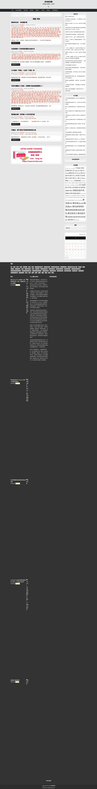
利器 (30, 29)
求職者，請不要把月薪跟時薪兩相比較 (23, 130)
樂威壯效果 (69, 193)
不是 (60, 27)
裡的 (45, 35)
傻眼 (17, 93)
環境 (27, 100)
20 (75, 249)
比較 (39, 98)
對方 (60, 55)
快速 (22, 56)
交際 (39, 54)
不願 (37, 54)
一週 (48, 91)
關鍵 (17, 37)
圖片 (51, 29)
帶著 (20, 96)
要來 (47, 35)
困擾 (30, 94)
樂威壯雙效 (76, 193)
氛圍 (59, 56)
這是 (38, 59)
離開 (15, 103)
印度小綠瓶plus (71, 181)
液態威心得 (74, 271)
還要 (48, 36)
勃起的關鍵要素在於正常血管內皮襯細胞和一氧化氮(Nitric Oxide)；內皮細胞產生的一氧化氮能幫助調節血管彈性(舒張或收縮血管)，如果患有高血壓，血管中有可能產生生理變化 (39, 304)
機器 (52, 32)
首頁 (12, 10)
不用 (15, 28)
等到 (45, 58)
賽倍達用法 (72, 213)
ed (21, 27)
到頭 (32, 93)
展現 (12, 96)
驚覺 (25, 103)
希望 (32, 31)
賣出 (15, 36)
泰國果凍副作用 (24, 33)
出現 (21, 267)
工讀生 (26, 31)
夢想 (56, 29)
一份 (29, 54)
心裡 (20, 56)
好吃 (12, 30)
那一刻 (47, 102)
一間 (50, 91)
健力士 (75, 178)
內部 (20, 93)
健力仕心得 (73, 176)
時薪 (37, 32)
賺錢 (17, 36)
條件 (26, 98)
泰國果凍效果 (21, 58)
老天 (55, 58)
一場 (30, 27)
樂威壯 (21, 51)
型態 (40, 94)
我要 (31, 56)
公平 (20, 29)
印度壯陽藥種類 (18, 10)
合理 (12, 94)
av (17, 27)
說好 (55, 101)
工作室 (22, 31)
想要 (60, 31)
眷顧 (40, 58)
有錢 (47, 32)
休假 (48, 28)
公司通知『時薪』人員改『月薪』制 (23, 70)
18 (69, 249)
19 (72, 249)
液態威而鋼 (81, 271)
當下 (32, 100)
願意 (22, 103)
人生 (41, 28)
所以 (22, 32)
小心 (56, 95)
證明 (15, 102)
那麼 (53, 36)
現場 (39, 34)
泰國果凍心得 (55, 57)
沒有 (15, 33)
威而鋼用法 (73, 185)
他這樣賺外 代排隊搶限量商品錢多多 (23, 49)
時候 (43, 97)
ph (24, 54)
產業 (42, 34)
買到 (20, 59)
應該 (15, 32)
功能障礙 (25, 267)
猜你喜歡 (48, 10)
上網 (55, 91)
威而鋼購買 (77, 185)
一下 (27, 91)
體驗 (27, 103)
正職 (59, 32)
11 (69, 246)
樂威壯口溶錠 (28, 269)
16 (84, 246)
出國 (25, 29)
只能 (22, 55)
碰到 (45, 100)
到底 (30, 93)
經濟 (17, 101)
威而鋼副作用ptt (39, 267)
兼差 (59, 54)
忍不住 (42, 31)
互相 (41, 92)
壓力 (45, 94)
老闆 (37, 35)
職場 (35, 118)
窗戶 (50, 100)
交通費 (43, 92)
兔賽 (30, 118)
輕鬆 (22, 36)
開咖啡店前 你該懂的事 (19, 22)
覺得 (50, 35)
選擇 (42, 102)
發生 (37, 100)
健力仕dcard (76, 173)
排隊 (38, 56)
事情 (36, 28)
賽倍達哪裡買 (78, 206)
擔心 (27, 32)
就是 (17, 31)
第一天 (52, 100)
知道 (18, 35)
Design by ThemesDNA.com (48, 787)
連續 (35, 102)
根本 (49, 32)
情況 (58, 96)
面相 (46, 272)
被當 (37, 101)
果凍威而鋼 (48, 2)
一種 (45, 91)
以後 (52, 92)
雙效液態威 (22, 72)
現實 (22, 100)
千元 (17, 55)
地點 (37, 94)
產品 (35, 58)
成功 (17, 32)
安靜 (51, 30)
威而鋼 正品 (69, 185)
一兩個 (32, 91)
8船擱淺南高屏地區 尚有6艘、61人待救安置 (75, 139)
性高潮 (51, 31)
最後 (42, 32)
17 (66, 249)
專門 (12, 31)
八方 (57, 54)
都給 (56, 36)
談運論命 (37, 10)
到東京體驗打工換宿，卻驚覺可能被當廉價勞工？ (27, 86)
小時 (15, 31)
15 (81, 246)
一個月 (27, 27)
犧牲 (34, 34)
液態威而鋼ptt (14, 272)
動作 (37, 93)
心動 (32, 96)
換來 (25, 32)
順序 (53, 59)
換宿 (33, 97)
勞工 (42, 93)
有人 (58, 97)
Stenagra (66, 168)
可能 (40, 29)
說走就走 (58, 101)
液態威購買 (20, 34)
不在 (16, 92)
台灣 (60, 93)
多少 (53, 29)
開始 (15, 37)
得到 (37, 31)
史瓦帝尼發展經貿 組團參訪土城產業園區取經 (75, 154)
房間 (20, 97)
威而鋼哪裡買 (46, 30)
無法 (59, 99)
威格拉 (21, 117)
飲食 (53, 272)
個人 (15, 29)
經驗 (35, 35)
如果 (17, 30)
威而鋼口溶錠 (32, 30)
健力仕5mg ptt (75, 170)
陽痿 (39, 272)
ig (22, 27)
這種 (38, 36)
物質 (32, 34)
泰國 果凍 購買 (67, 271)
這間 (32, 102)
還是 (45, 102)
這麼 (43, 36)
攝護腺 (12, 269)
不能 (20, 28)
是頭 (40, 97)
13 (75, 246)
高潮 (22, 37)
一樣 (40, 27)
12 (72, 246)
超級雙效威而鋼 (73, 217)
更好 (50, 97)
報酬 (32, 55)
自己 (42, 35)
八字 (17, 267)
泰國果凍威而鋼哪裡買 (46, 57)
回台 (22, 94)
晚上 (48, 97)
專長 (48, 95)
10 (66, 246)
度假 (22, 96)
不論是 (27, 28)
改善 (35, 97)
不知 (17, 28)
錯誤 (12, 37)
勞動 (40, 93)
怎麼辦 (45, 96)
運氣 (43, 59)
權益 (34, 98)
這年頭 (32, 36)
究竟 (20, 35)
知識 (15, 35)
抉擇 (30, 97)
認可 (50, 101)
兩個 (22, 93)
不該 (25, 28)
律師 (34, 31)
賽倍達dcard (78, 203)
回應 (25, 94)
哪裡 (20, 94)
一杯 (38, 27)
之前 (33, 28)
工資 (17, 56)
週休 (37, 102)
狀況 (17, 100)
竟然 (43, 58)
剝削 (35, 93)
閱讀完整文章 (16, 43)
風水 (49, 272)
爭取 (15, 100)
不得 (58, 27)
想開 (12, 32)
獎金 (28, 58)
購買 (28, 59)
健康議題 (31, 10)
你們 (57, 92)
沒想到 (45, 98)
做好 (17, 29)
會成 (44, 32)
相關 (58, 34)
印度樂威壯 (77, 181)
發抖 (38, 58)
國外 (32, 94)
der (19, 27)
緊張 (53, 58)
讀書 (12, 36)
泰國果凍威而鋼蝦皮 (36, 271)
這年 (30, 36)
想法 (55, 31)
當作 (49, 34)
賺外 (23, 59)
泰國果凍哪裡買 (38, 33)
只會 (37, 29)
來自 (49, 54)
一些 (27, 54)
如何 (15, 30)
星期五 (33, 32)
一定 (35, 27)
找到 (28, 97)
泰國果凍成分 (14, 34)
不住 (53, 27)
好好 (57, 94)
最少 (46, 56)
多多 (35, 55)
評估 (55, 35)
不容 (18, 92)
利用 (12, 55)
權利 (31, 98)
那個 (51, 102)
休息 (51, 28)
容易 (46, 95)
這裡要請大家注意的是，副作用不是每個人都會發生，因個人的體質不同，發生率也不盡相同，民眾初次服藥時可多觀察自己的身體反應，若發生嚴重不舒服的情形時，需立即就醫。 (39, 294)
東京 (21, 98)
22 (81, 249)
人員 (38, 28)
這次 (27, 102)
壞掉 (47, 94)
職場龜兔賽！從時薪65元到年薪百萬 (23, 114)
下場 (50, 27)
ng (24, 27)
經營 (32, 35)
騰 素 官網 (77, 220)
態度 (13, 97)
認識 (18, 59)
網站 (22, 101)
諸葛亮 (57, 35)
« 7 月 (66, 257)
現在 (37, 34)
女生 (55, 94)
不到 (55, 27)
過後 (40, 102)
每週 (12, 33)
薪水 (35, 101)
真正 (13, 35)
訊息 (47, 101)
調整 (12, 102)
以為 (46, 28)
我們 (18, 97)
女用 (40, 55)
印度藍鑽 (72, 182)
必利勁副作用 (76, 187)
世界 (31, 28)
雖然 (48, 59)
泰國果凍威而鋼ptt (36, 57)
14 (78, 246)
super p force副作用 (72, 168)
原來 (20, 55)
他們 (49, 92)
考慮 (27, 101)
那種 (51, 36)
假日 (54, 54)
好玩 (42, 55)
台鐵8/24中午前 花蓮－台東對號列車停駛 (74, 37)
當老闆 (54, 34)
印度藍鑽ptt (76, 182)
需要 (50, 59)
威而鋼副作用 (81, 182)
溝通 (56, 99)
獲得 (30, 58)
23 (84, 249)
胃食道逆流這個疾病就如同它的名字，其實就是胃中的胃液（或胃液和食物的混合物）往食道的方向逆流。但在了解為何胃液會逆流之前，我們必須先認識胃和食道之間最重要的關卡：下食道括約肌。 (39, 343)
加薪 (15, 55)
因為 (48, 29)
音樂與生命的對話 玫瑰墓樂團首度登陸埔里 (74, 32)
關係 (58, 102)
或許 (20, 32)
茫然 (32, 101)
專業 (58, 30)
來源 (58, 28)
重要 (58, 36)
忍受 (40, 96)
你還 (56, 28)
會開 (55, 97)
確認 (47, 100)
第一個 (26, 35)
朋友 (48, 56)
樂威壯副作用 (78, 190)
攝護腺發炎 (17, 269)
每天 (36, 98)
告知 (25, 55)
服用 (22, 269)
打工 (25, 97)
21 (78, 249)
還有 (46, 36)
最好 (39, 32)
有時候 (13, 98)
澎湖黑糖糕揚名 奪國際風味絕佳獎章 (73, 132)
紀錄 (12, 101)
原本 (47, 93)
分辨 (27, 29)
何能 (53, 28)
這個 (27, 36)
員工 (17, 94)
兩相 (30, 134)
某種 (24, 98)
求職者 (35, 134)
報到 (42, 94)
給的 (50, 58)
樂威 (53, 56)
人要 (43, 28)
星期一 (30, 32)
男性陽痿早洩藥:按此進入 (18, 15)
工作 (20, 31)
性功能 (45, 31)
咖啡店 (45, 29)
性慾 (49, 31)
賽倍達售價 (70, 210)
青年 (17, 103)
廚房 (27, 96)
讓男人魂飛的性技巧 (69, 16)
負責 (17, 102)
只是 (50, 93)
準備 (24, 34)
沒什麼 (41, 98)
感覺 (60, 96)
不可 (32, 54)
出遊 (25, 93)
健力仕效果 (81, 176)
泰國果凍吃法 (31, 33)
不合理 (12, 92)
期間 (19, 98)
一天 (33, 27)
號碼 (13, 59)
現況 (25, 100)
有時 (60, 97)
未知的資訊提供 (75, 159)
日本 (38, 97)
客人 (53, 30)
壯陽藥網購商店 (55, 10)
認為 (52, 101)
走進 (30, 59)
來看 (59, 92)
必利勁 (21, 88)
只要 (55, 93)
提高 (41, 56)
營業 (29, 34)
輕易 (20, 36)
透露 (35, 59)
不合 (60, 91)
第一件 (23, 35)
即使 (32, 29)
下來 (48, 27)
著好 (60, 58)
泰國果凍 (18, 33)
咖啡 (42, 29)
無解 (12, 100)
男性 (47, 34)
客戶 (56, 30)
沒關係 (51, 98)
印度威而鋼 (25, 10)
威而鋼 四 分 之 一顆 (23, 30)
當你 (52, 34)
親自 (42, 101)
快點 (42, 96)
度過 (25, 96)
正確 (57, 32)
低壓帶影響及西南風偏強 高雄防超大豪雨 (74, 34)
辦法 (25, 36)
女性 (58, 29)
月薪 (35, 74)
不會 (23, 92)
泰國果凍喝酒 (45, 33)
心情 (35, 96)
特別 (25, 58)
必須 (39, 31)
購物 (25, 59)
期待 (51, 56)
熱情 (27, 34)
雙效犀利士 (71, 220)
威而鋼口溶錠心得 (39, 30)
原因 (35, 29)
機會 (54, 32)
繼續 (25, 101)
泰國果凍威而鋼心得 (53, 33)
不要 (22, 28)
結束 (30, 35)
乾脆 (36, 92)
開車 (56, 102)
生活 (26, 272)
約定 (15, 101)
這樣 (36, 36)
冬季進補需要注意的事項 (70, 65)
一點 (45, 27)
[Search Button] (48, 7)
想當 (57, 31)
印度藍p (69, 182)
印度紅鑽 (82, 181)
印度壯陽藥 (48, 781)
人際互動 (42, 10)
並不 (31, 92)
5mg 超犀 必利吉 (34, 276)
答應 (58, 100)
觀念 (52, 35)
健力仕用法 (69, 178)
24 (66, 252)
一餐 (43, 27)
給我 (48, 58)
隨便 (20, 37)
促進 (12, 29)
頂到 (20, 103)
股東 (40, 35)
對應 (51, 95)
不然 (12, 28)
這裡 (41, 36)
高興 (58, 59)
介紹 (42, 54)
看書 (60, 34)
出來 (22, 29)
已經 (29, 31)
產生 (44, 34)
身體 (33, 272)
